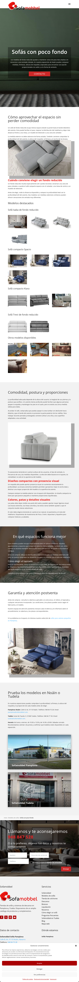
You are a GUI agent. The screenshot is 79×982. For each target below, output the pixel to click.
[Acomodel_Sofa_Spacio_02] (39, 266)
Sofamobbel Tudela (23, 802)
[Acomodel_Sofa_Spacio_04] (61, 266)
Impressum (53, 979)
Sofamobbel (46, 893)
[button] (76, 946)
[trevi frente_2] (39, 333)
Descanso (45, 901)
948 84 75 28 (12, 942)
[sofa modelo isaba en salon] (17, 228)
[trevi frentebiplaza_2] (17, 333)
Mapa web (46, 924)
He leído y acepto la (47, 862)
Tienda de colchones (50, 898)
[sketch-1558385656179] (39, 356)
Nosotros (45, 910)
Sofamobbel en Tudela (50, 918)
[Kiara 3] (17, 307)
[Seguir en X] (6, 917)
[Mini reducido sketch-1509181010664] (17, 372)
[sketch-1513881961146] (61, 356)
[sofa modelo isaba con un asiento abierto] (61, 228)
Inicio (5, 818)
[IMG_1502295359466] (17, 356)
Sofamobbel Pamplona (24, 765)
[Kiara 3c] (39, 307)
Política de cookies (28, 979)
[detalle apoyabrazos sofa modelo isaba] (17, 244)
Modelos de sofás (13, 818)
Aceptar (39, 963)
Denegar (39, 969)
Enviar (66, 869)
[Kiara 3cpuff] (61, 307)
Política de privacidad (54, 862)
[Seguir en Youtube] (14, 917)
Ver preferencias (39, 975)
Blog (43, 921)
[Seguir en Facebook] (1, 917)
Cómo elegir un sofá (49, 912)
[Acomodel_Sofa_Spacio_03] (17, 284)
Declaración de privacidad (41, 979)
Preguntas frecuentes (50, 915)
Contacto (39, 73)
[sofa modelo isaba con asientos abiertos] (39, 228)
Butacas (45, 904)
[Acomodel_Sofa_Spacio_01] (17, 267)
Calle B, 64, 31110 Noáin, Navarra (12, 939)
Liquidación (46, 907)
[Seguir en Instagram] (10, 917)
